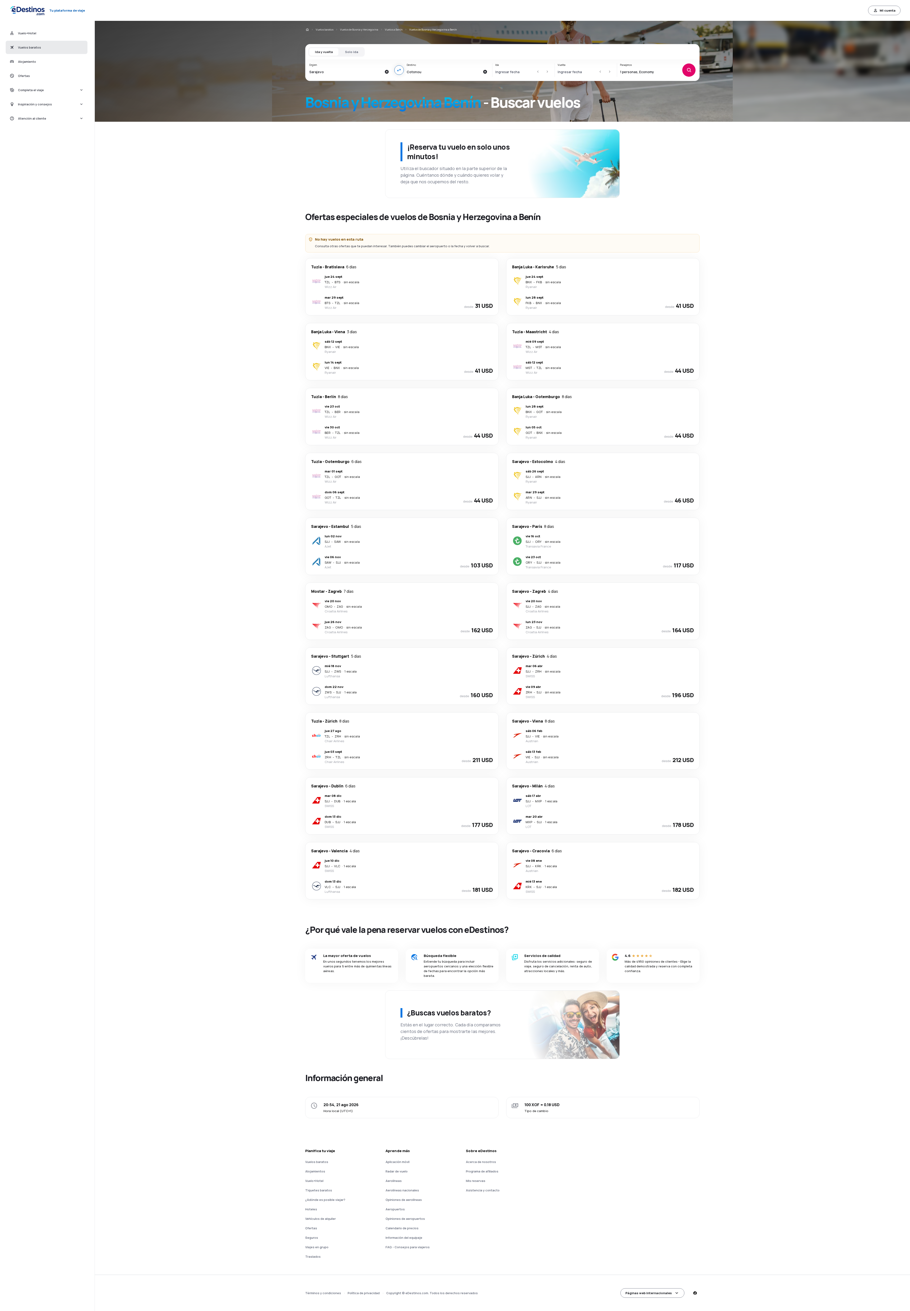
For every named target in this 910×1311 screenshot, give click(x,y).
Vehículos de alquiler (320, 1219)
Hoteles (311, 1209)
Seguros (311, 1237)
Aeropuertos (395, 1209)
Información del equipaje (404, 1237)
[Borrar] (386, 71)
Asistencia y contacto (483, 1190)
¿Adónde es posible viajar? (325, 1200)
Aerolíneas (394, 1181)
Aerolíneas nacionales (402, 1190)
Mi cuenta (888, 10)
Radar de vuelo (397, 1171)
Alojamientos (315, 1171)
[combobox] (345, 72)
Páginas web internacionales (648, 1293)
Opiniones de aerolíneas (404, 1200)
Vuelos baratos (324, 29)
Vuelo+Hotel (314, 1181)
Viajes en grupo (316, 1247)
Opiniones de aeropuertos (405, 1219)
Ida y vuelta (324, 52)
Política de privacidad (364, 1293)
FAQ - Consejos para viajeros (408, 1247)
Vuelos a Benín (394, 29)
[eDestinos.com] (307, 30)
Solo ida (351, 52)
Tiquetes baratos (318, 1190)
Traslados (313, 1256)
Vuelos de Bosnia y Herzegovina (359, 29)
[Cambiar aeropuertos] (399, 70)
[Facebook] (695, 1293)
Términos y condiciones (323, 1293)
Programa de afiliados (482, 1171)
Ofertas (311, 1228)
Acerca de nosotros (481, 1162)
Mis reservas (475, 1181)
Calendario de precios (402, 1228)
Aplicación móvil (398, 1162)
